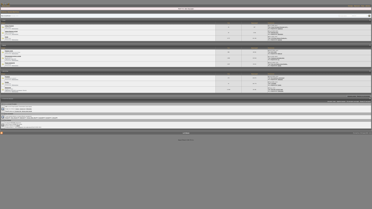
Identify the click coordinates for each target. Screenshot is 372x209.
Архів (6, 37)
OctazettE (40, 117)
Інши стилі (13, 58)
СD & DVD (13, 90)
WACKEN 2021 (274, 32)
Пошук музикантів (10, 62)
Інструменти (19, 90)
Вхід (186, 8)
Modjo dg (280, 53)
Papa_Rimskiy (14, 117)
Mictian (7, 117)
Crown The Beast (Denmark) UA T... (279, 27)
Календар (350, 5)
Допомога (368, 5)
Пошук (362, 5)
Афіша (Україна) (9, 25)
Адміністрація (341, 101)
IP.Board (184, 140)
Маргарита (280, 34)
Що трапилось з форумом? (277, 77)
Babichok (22, 117)
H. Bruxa (54, 117)
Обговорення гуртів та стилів (13, 56)
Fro (278, 59)
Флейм (7, 82)
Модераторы (15, 28)
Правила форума (6, 5)
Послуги (25, 90)
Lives (4, 20)
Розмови (7, 76)
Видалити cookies (351, 96)
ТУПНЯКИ (273, 83)
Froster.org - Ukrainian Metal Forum (10, 11)
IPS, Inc (192, 140)
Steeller (279, 65)
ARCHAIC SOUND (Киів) (277, 89)
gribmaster (280, 79)
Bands (4, 45)
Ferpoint (47, 117)
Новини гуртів (9, 50)
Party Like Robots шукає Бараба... (279, 64)
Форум (179, 140)
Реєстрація (190, 8)
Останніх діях (18, 111)
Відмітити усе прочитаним (363, 96)
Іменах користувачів (27, 111)
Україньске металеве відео (277, 58)
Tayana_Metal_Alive (31, 117)
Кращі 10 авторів (365, 101)
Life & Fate (5, 71)
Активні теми (332, 101)
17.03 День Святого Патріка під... (279, 38)
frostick (279, 85)
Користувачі (357, 5)
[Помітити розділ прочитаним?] (2, 27)
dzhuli (18, 125)
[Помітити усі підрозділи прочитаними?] (2, 58)
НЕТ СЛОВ (273, 52)
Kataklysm (280, 28)
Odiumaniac (280, 91)
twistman (280, 39)
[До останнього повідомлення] (268, 25)
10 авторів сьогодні (353, 101)
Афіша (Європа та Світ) (11, 31)
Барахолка (8, 87)
